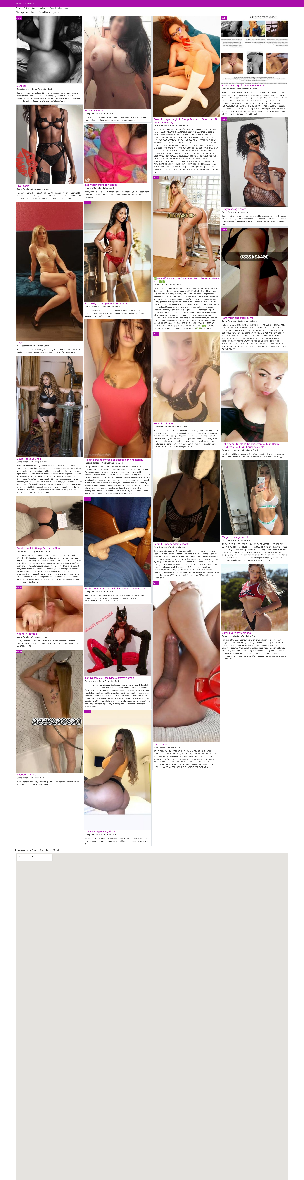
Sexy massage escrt (234, 209)
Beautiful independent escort (171, 544)
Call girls (19, 8)
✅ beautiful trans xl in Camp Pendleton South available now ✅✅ (186, 280)
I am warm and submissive (237, 317)
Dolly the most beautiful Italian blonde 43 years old (115, 588)
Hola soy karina (94, 110)
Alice (20, 342)
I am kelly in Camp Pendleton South (106, 303)
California (43, 8)
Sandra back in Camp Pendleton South (39, 548)
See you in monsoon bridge (101, 184)
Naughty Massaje (27, 633)
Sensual (21, 85)
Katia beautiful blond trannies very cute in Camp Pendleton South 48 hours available (250, 445)
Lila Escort (23, 185)
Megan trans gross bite (235, 537)
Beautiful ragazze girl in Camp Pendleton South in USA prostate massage (186, 121)
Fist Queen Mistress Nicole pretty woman (109, 677)
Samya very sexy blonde (236, 632)
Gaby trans (160, 744)
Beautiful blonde (26, 774)
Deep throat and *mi (29, 458)
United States (31, 8)
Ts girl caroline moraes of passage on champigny (114, 459)
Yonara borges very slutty (100, 831)
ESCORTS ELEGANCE (25, 3)
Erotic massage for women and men (243, 85)
